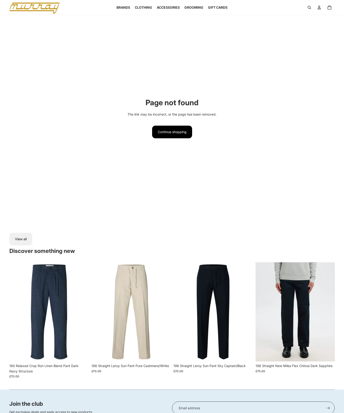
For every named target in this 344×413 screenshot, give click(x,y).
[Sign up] (328, 408)
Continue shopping (172, 132)
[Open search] (309, 7)
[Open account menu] (319, 7)
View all (21, 239)
